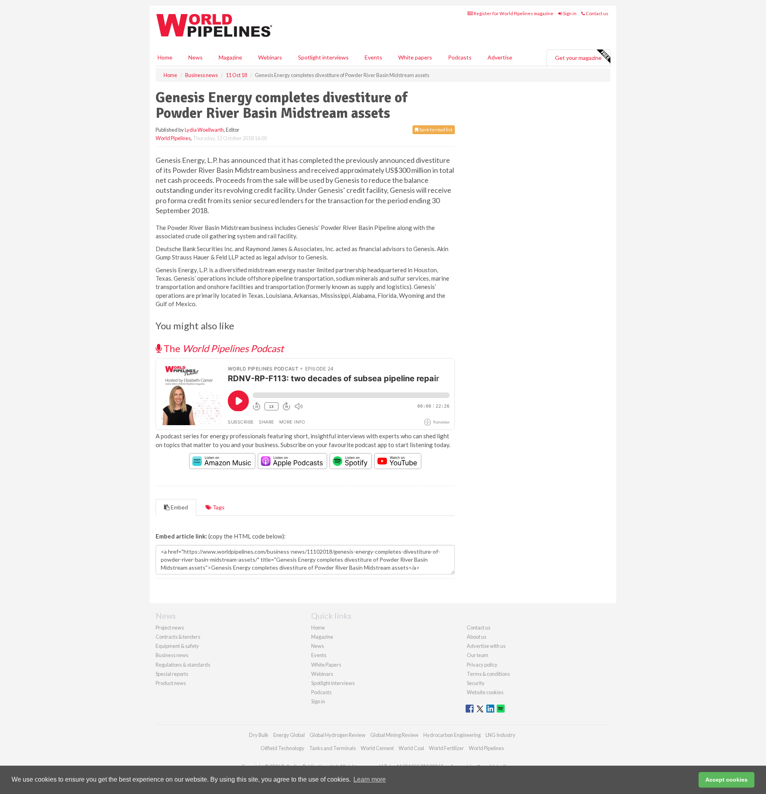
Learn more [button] (369, 779)
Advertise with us (486, 646)
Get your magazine (578, 57)
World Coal (411, 748)
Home (165, 57)
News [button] (195, 57)
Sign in (569, 13)
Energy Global (289, 735)
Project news (170, 627)
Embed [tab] (179, 507)
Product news (171, 683)
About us (476, 637)
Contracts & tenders (178, 637)
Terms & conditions (488, 674)
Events (373, 57)
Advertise (500, 57)
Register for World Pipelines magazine (513, 13)
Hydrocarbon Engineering (452, 735)
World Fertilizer (446, 748)
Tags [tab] (218, 507)
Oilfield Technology (282, 748)
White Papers (326, 664)
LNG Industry (500, 735)
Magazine (230, 57)
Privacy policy (482, 664)
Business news (172, 655)
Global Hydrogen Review (337, 735)
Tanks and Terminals (332, 748)
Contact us (596, 13)
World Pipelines (173, 138)
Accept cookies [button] (726, 779)
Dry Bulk (258, 735)
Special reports (172, 674)
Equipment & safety (177, 646)
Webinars (270, 57)
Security (476, 683)
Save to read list (435, 130)
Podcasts (460, 57)
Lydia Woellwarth (204, 130)
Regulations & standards (183, 664)
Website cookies (485, 692)
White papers (415, 57)
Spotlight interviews (323, 57)
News (317, 646)
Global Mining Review (394, 735)
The (223, 348)
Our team (477, 655)
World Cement (377, 748)
